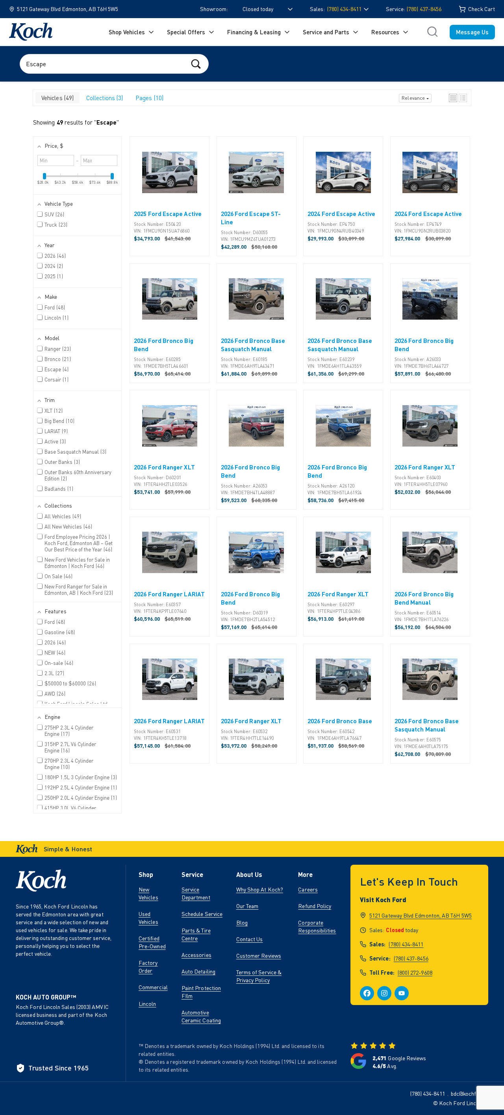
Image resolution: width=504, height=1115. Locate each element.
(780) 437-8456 (424, 9)
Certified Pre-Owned (152, 942)
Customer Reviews (258, 955)
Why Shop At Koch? (259, 889)
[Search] (196, 64)
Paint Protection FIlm (201, 992)
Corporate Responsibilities (317, 926)
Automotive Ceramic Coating (201, 1016)
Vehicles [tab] (56, 97)
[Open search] (432, 31)
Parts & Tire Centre (196, 934)
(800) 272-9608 (415, 972)
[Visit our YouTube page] (402, 993)
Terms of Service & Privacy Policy (259, 976)
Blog (242, 922)
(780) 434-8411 (406, 944)
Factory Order (148, 966)
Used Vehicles (148, 917)
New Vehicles (148, 893)
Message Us (472, 31)
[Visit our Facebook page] (367, 993)
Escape (106, 122)
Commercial (153, 987)
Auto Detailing (198, 971)
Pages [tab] (148, 97)
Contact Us (249, 939)
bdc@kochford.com (473, 1093)
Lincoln (147, 1003)
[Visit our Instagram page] (384, 993)
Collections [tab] (103, 97)
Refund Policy (314, 906)
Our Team (247, 906)
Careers (308, 889)
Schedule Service (202, 913)
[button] (453, 98)
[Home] (30, 32)
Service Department (196, 893)
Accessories (196, 954)
